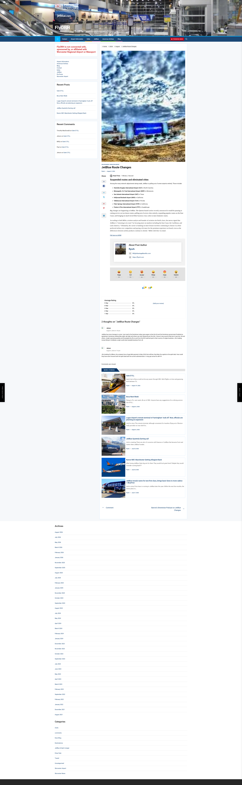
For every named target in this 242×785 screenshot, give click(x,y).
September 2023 (60, 659)
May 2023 (58, 674)
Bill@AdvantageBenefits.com (142, 253)
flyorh (103, 171)
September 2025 (60, 568)
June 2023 (58, 669)
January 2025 (59, 588)
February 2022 (59, 699)
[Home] (57, 39)
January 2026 (59, 557)
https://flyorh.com (138, 257)
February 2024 (59, 633)
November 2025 (60, 562)
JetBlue (96, 39)
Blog (119, 39)
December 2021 (60, 709)
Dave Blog (58, 738)
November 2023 (60, 649)
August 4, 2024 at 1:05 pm (113, 330)
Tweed (57, 758)
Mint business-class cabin (142, 216)
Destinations (59, 743)
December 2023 (60, 644)
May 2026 (58, 542)
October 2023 (59, 654)
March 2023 (58, 684)
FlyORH (62, 27)
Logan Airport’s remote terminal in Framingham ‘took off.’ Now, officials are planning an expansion (75, 102)
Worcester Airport (114, 164)
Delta (88, 39)
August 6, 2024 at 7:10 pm (113, 350)
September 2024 (60, 603)
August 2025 (59, 573)
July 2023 (58, 664)
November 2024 (60, 593)
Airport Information (77, 39)
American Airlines (108, 39)
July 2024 (58, 613)
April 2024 (58, 623)
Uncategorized (105, 164)
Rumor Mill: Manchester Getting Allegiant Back (144, 460)
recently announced (160, 210)
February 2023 (59, 689)
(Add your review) (158, 303)
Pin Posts (60, 74)
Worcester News (60, 773)
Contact (64, 39)
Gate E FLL (130, 376)
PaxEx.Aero (161, 220)
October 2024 (59, 598)
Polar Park (58, 753)
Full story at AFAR (115, 235)
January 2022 (59, 704)
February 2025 (59, 583)
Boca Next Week (132, 397)
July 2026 (58, 537)
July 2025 (58, 578)
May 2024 (58, 618)
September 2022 (60, 694)
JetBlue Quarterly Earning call (137, 439)
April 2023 (58, 679)
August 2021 (59, 714)
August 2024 (59, 608)
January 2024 (59, 638)
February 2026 (59, 552)
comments (58, 733)
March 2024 (58, 628)
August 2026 (59, 532)
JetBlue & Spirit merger (62, 748)
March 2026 (58, 547)
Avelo (56, 728)
